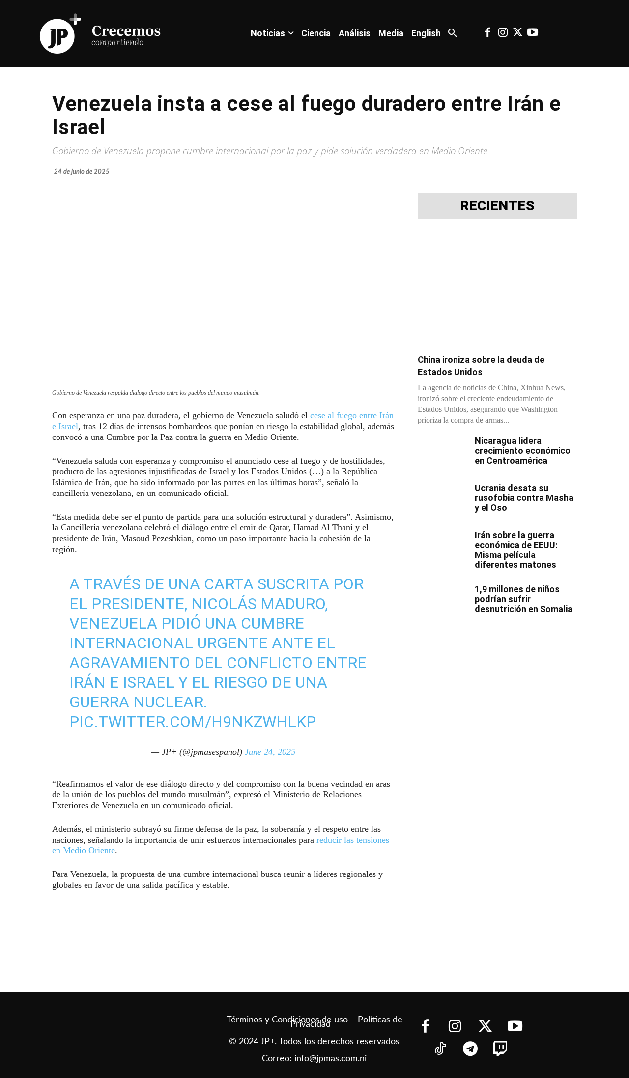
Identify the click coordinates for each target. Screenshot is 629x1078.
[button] (452, 33)
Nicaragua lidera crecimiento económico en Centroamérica (523, 451)
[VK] (224, 931)
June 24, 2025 (270, 752)
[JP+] (100, 33)
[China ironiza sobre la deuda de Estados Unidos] (497, 289)
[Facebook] (488, 33)
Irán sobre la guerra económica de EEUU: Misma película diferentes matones (516, 550)
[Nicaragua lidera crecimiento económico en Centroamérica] (442, 453)
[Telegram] (179, 931)
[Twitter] (517, 33)
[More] (292, 931)
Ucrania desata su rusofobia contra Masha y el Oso (524, 498)
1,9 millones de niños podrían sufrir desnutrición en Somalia (523, 599)
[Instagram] (502, 33)
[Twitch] (500, 1049)
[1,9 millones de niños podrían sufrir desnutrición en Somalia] (442, 601)
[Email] (247, 931)
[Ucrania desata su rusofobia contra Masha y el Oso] (442, 500)
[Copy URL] (269, 931)
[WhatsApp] (201, 931)
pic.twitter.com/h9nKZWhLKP (192, 721)
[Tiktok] (440, 1049)
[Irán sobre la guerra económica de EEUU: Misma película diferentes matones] (442, 547)
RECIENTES (497, 206)
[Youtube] (532, 33)
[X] (156, 931)
